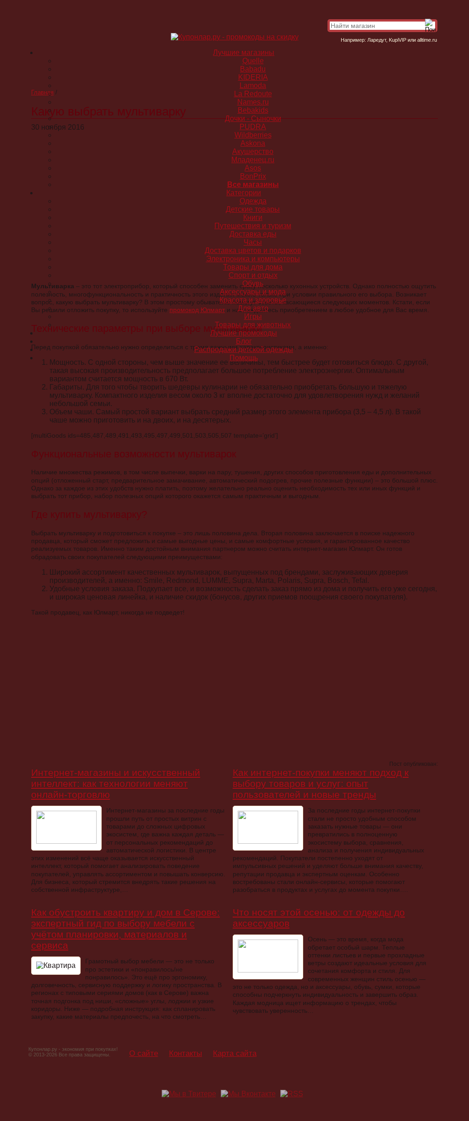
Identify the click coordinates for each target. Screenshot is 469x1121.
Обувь (252, 283)
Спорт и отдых (253, 275)
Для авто (253, 308)
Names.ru (253, 102)
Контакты (185, 1053)
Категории (243, 193)
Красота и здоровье (252, 300)
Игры (253, 316)
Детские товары (253, 209)
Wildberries (253, 135)
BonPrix (253, 176)
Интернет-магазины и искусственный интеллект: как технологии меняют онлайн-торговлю (115, 783)
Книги (252, 217)
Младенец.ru (252, 160)
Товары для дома (253, 267)
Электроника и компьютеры (253, 259)
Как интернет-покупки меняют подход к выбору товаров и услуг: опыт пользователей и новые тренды (321, 783)
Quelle (253, 61)
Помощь (243, 358)
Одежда (253, 201)
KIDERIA (253, 77)
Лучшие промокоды (243, 333)
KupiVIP (397, 40)
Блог (244, 341)
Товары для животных (253, 325)
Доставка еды (253, 234)
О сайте (143, 1053)
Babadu (253, 69)
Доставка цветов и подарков (253, 250)
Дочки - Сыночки (253, 118)
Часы (253, 242)
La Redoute (253, 94)
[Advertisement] (234, 687)
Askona (252, 143)
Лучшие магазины (243, 52)
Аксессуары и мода (253, 292)
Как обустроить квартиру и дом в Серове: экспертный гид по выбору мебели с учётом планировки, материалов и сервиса (125, 929)
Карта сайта (234, 1053)
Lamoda (253, 85)
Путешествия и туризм (252, 226)
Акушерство (252, 151)
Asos (253, 168)
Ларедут (376, 40)
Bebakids (253, 110)
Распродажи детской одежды (243, 349)
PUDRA (253, 127)
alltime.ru (427, 40)
